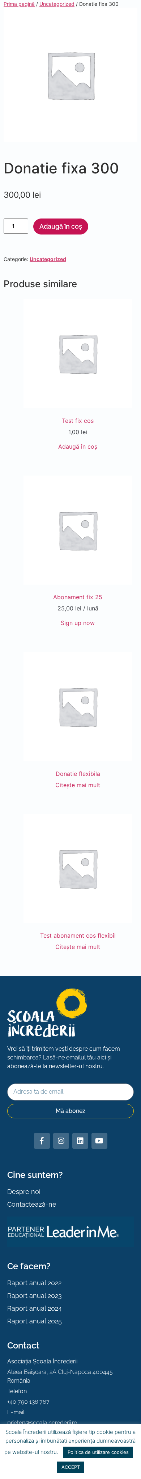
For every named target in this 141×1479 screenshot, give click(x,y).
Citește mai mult (77, 785)
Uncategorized (56, 4)
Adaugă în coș (60, 226)
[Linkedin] (80, 1141)
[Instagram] (61, 1141)
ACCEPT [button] (70, 1467)
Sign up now (78, 622)
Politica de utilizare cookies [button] (98, 1452)
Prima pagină (19, 4)
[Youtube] (99, 1141)
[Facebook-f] (42, 1141)
